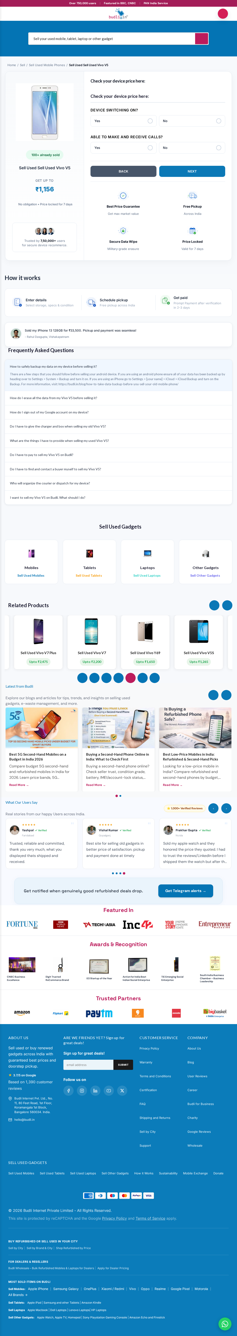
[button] (214, 605)
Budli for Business (200, 1104)
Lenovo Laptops (79, 1310)
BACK (123, 171)
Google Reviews (199, 1131)
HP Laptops (98, 1310)
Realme (160, 1289)
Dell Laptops (58, 1310)
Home (11, 65)
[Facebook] (68, 1091)
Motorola (201, 1289)
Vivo (132, 1289)
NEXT (192, 171)
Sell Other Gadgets (115, 1173)
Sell (22, 65)
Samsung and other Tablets (61, 1302)
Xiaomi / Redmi (112, 1289)
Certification (148, 1090)
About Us (194, 1048)
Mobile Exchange (195, 1173)
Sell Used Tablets (52, 1173)
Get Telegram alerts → (185, 890)
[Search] (201, 38)
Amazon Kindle (91, 1302)
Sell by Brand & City (40, 1248)
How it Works (143, 1173)
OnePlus (90, 1289)
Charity (192, 1118)
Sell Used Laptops (83, 1173)
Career (192, 1090)
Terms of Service (150, 1218)
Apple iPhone (38, 1289)
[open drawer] (14, 14)
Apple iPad (34, 1302)
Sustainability (168, 1173)
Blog (190, 1062)
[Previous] (213, 695)
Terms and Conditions (155, 1076)
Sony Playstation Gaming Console (105, 1317)
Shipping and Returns (155, 1118)
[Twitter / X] (122, 1091)
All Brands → (18, 1295)
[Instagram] (82, 1091)
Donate (218, 1173)
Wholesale (195, 1145)
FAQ (143, 1104)
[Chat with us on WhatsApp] (224, 1324)
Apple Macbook (38, 1310)
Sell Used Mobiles (21, 1173)
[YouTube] (109, 1091)
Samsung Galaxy (66, 1289)
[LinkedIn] (95, 1091)
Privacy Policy (149, 1048)
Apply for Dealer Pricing (113, 1268)
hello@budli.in (24, 1119)
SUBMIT (123, 1064)
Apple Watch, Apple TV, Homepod (59, 1317)
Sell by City (148, 1131)
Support (145, 1145)
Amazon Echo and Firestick (147, 1317)
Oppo (145, 1289)
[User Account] (223, 14)
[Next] (226, 695)
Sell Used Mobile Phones (47, 65)
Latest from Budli (19, 686)
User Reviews (197, 1076)
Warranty (146, 1062)
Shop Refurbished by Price (73, 1248)
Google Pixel (180, 1289)
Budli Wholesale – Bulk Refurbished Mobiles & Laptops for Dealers (51, 1268)
